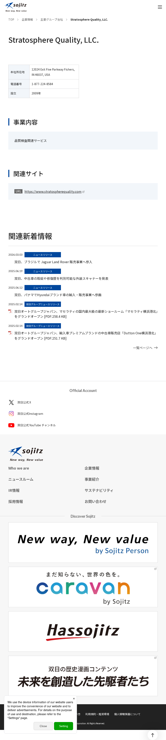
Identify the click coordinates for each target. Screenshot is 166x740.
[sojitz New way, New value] (15, 7)
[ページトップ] (153, 735)
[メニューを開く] (160, 7)
